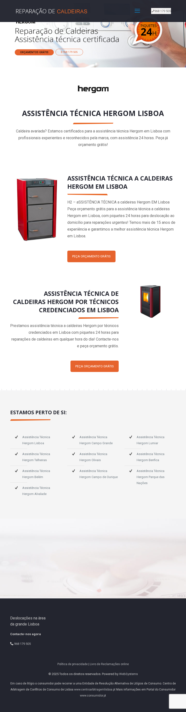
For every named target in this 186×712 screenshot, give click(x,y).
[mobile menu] (137, 11)
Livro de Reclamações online (109, 664)
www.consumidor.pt (93, 695)
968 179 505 (162, 11)
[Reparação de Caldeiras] (52, 11)
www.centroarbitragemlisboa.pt (95, 689)
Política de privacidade (72, 664)
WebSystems (128, 674)
